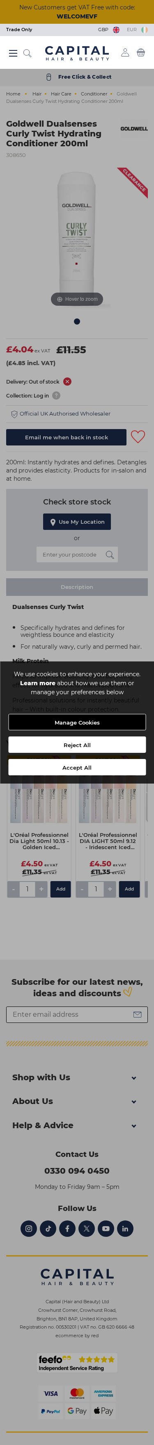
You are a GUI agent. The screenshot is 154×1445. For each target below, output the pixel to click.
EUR (133, 29)
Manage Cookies (77, 722)
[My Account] (125, 52)
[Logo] (77, 53)
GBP (104, 29)
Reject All (77, 745)
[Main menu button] (13, 53)
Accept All (77, 767)
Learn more (37, 683)
